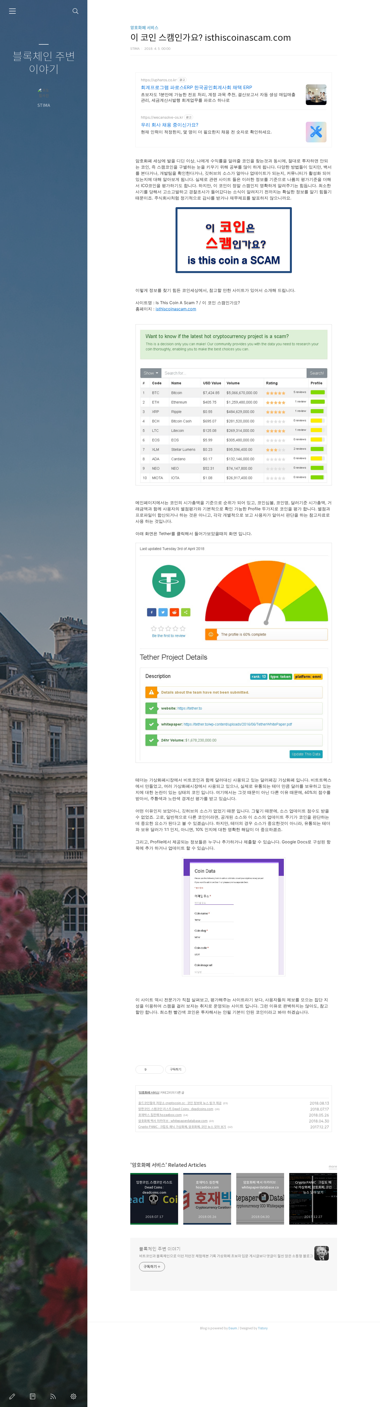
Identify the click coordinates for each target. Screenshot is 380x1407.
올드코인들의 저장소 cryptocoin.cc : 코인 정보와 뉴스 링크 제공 (180, 1103)
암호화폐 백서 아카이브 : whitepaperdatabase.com (173, 1121)
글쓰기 (13, 1396)
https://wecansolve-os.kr (162, 117)
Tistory (263, 1328)
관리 (74, 1396)
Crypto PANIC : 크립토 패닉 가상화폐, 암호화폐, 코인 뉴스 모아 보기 (182, 1127)
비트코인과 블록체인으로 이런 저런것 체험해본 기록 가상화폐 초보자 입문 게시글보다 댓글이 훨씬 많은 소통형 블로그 (226, 1256)
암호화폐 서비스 (144, 27)
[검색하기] (76, 11)
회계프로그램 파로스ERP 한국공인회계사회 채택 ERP (196, 87)
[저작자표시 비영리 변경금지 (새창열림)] (193, 1070)
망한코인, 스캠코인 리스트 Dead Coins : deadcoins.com (175, 1109)
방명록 (33, 1396)
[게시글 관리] (158, 1069)
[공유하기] (151, 1069)
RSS (54, 1396)
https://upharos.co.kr (159, 80)
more (333, 1166)
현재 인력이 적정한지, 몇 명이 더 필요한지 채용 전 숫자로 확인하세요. (206, 131)
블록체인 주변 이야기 (43, 63)
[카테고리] (12, 11)
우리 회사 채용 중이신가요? (169, 124)
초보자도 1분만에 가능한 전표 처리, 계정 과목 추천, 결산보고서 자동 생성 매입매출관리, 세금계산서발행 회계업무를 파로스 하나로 (218, 97)
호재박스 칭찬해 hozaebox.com (160, 1115)
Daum (233, 1328)
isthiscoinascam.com (176, 308)
